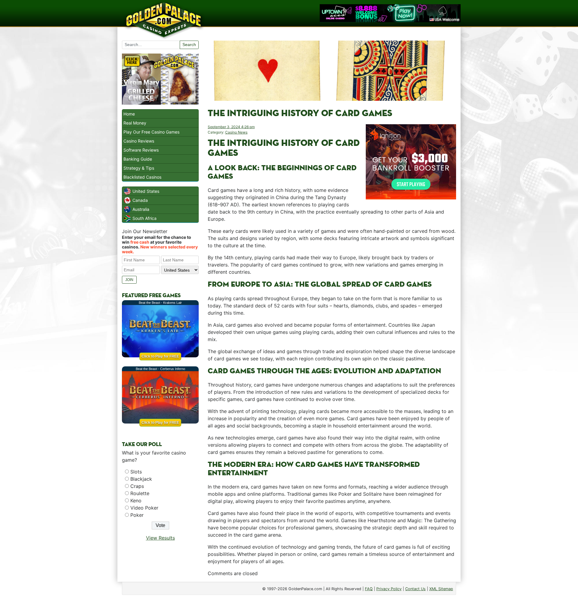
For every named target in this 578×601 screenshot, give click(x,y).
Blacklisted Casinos (142, 177)
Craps (137, 486)
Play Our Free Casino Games (151, 131)
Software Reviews (141, 150)
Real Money (134, 122)
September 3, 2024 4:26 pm (231, 127)
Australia (140, 209)
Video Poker (144, 508)
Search (189, 44)
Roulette (139, 493)
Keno (135, 501)
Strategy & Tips (138, 168)
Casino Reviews (138, 140)
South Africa (144, 218)
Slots (136, 472)
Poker (137, 515)
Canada (140, 200)
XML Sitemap (441, 589)
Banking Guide (137, 159)
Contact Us (415, 589)
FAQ (369, 589)
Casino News (236, 132)
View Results (160, 538)
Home (129, 113)
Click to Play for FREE (160, 356)
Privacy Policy (389, 589)
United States (145, 191)
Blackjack (141, 479)
